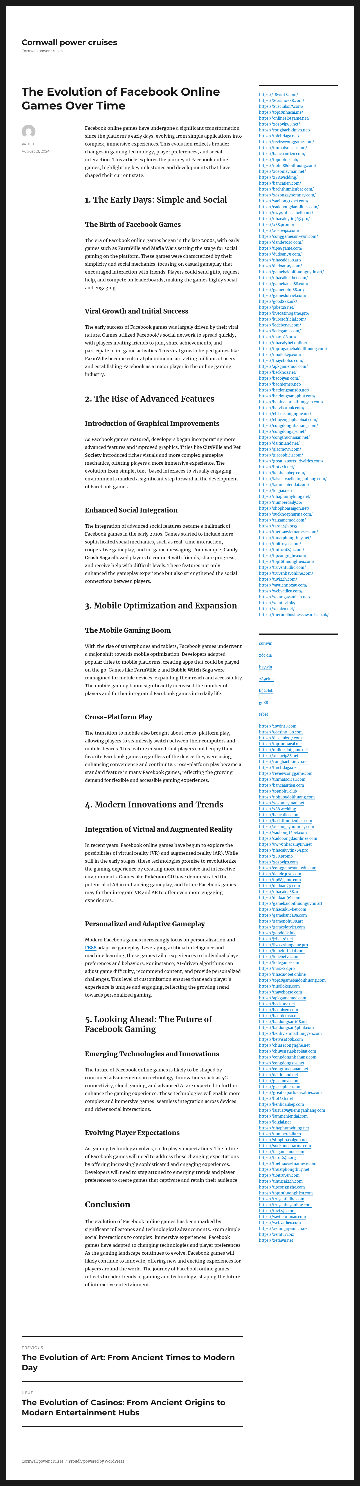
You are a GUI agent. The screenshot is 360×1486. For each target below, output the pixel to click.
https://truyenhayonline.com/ (286, 573)
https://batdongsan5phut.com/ (287, 396)
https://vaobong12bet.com (283, 832)
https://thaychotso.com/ (281, 360)
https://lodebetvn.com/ (280, 325)
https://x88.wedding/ (278, 177)
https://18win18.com (277, 726)
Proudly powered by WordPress (96, 1461)
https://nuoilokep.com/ (280, 354)
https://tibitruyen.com (279, 1175)
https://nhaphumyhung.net (284, 1128)
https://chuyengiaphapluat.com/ (288, 419)
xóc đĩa (265, 655)
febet (263, 714)
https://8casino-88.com (281, 732)
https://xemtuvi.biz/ (277, 603)
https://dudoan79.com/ (280, 254)
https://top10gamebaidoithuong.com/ (293, 348)
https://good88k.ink (277, 933)
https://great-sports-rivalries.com (290, 1092)
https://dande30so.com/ (281, 242)
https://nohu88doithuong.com (287, 797)
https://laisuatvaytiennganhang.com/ (293, 478)
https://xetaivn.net (276, 1240)
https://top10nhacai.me (280, 744)
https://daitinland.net (278, 1075)
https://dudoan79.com (279, 885)
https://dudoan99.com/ (280, 266)
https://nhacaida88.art (279, 891)
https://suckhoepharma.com (285, 1145)
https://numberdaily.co (280, 1134)
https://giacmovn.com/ (280, 449)
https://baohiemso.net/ (280, 384)
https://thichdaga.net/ (279, 136)
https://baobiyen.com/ (279, 378)
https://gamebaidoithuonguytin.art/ (291, 272)
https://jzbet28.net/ (277, 307)
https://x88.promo (276, 856)
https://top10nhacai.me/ (281, 112)
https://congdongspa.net (281, 1063)
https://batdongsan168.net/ (284, 390)
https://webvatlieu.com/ (281, 591)
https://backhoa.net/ (278, 372)
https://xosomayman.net (281, 803)
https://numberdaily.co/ (281, 502)
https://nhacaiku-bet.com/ (283, 278)
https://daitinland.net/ (279, 443)
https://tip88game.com (280, 880)
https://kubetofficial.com (282, 950)
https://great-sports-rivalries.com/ (291, 461)
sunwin (266, 643)
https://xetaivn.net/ (277, 609)
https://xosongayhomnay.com (286, 826)
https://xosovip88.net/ (279, 124)
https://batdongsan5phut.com (286, 1027)
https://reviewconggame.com (285, 773)
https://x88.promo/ (276, 224)
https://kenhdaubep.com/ (282, 473)
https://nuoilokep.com (279, 986)
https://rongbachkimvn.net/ (284, 130)
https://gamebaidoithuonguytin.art (290, 903)
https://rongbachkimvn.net (284, 761)
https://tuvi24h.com (277, 1211)
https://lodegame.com (279, 962)
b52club (266, 690)
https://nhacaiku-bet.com (282, 909)
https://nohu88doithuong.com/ (287, 165)
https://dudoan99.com (279, 897)
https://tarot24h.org (277, 1157)
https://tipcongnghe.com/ (283, 555)
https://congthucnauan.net (283, 1069)
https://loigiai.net (275, 1122)
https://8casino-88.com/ (281, 100)
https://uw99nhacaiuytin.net (285, 844)
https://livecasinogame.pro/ (284, 313)
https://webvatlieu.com (280, 1222)
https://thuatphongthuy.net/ (285, 538)
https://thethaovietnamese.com (287, 1163)
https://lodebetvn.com (279, 956)
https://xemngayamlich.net (284, 1228)
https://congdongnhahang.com (287, 1057)
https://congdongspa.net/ (282, 431)
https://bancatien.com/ (280, 183)
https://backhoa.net (277, 1004)
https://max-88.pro (277, 968)
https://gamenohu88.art (281, 921)
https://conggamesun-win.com (287, 868)
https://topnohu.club (278, 791)
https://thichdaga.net (278, 767)
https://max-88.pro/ (277, 337)
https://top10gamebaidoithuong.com (292, 980)
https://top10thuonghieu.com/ (286, 561)
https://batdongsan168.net (283, 1021)
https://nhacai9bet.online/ (283, 343)
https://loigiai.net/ (275, 490)
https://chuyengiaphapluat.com (287, 1051)
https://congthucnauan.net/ (284, 437)
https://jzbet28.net (276, 939)
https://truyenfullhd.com (281, 1199)
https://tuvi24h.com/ (278, 579)
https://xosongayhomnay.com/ (287, 195)
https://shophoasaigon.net (283, 1140)
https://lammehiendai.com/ (284, 484)
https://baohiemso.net (279, 1015)
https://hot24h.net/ (277, 467)
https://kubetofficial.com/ (282, 319)
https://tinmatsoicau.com (282, 779)
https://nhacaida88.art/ (280, 260)
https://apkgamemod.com (282, 998)
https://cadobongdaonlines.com (288, 838)
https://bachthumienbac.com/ (286, 189)
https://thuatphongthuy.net (284, 1169)
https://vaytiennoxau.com (282, 1216)
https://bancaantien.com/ (282, 153)
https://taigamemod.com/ (282, 520)
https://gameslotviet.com (282, 927)
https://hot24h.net (276, 1098)
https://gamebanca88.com (283, 915)
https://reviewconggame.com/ (286, 142)
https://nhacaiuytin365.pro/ (284, 218)
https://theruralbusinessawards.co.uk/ (294, 614)
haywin (265, 667)
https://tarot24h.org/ (278, 526)
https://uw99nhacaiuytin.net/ (286, 213)
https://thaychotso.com (280, 992)
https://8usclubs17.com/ (281, 106)
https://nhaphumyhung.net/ (285, 496)
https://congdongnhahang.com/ (288, 425)
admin (28, 143)
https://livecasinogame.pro (283, 945)
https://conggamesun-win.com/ (288, 236)
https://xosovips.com (278, 862)
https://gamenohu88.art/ (282, 289)
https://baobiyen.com (278, 1010)
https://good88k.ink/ (278, 301)
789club (266, 679)
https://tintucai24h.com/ (281, 549)
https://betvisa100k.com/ (282, 408)
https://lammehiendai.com (283, 1116)
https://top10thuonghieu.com (286, 1193)
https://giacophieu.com (280, 1086)
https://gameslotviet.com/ (283, 295)
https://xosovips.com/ (279, 230)
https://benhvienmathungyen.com (290, 1033)
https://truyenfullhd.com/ (282, 567)
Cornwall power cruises (69, 42)
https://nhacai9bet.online (282, 974)
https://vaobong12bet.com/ (284, 201)
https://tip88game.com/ (281, 248)
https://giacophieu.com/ (281, 455)
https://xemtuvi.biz (276, 1234)
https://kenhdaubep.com (281, 1104)
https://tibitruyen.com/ (280, 543)
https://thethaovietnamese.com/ (288, 532)
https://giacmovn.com (279, 1080)
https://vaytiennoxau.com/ (283, 585)
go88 (263, 702)
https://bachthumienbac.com (285, 820)
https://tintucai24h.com (281, 1181)
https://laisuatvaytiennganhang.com (292, 1110)
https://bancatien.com (279, 815)
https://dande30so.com (280, 874)
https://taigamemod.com (281, 1151)
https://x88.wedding (277, 809)
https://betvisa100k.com (281, 1039)
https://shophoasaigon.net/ (284, 508)
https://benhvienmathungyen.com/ (291, 402)
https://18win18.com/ (278, 94)
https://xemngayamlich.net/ (284, 597)
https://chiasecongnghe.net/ (285, 413)
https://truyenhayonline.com (285, 1205)
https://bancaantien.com (281, 785)
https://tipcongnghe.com (282, 1187)
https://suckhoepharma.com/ (286, 514)
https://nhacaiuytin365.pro (283, 850)
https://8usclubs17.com (280, 738)
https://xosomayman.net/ (282, 171)
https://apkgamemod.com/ (283, 366)
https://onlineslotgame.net (283, 750)
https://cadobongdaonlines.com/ (289, 207)
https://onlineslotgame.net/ (284, 118)
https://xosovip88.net (278, 755)
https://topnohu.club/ (279, 159)
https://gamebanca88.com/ (284, 283)
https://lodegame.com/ (280, 331)
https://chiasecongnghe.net (284, 1045)
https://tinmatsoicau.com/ (283, 148)
